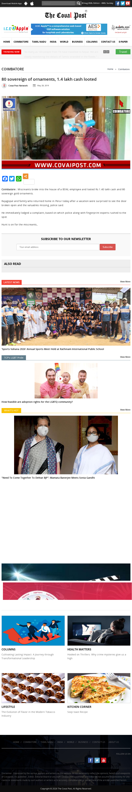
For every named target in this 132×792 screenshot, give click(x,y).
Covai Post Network (18, 85)
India (53, 41)
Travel (123, 52)
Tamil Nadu (39, 41)
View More (125, 281)
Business (77, 41)
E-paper (123, 41)
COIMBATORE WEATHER (66, 505)
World (64, 41)
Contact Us (108, 41)
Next (124, 132)
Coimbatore (21, 41)
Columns (91, 41)
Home (6, 41)
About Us (114, 742)
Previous (8, 132)
